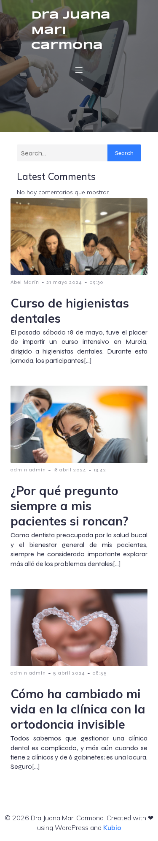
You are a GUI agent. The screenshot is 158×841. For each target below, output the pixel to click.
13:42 (100, 470)
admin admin (28, 470)
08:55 (99, 673)
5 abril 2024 (69, 673)
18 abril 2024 (69, 470)
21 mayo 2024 (64, 282)
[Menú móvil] (79, 70)
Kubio (112, 827)
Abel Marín (25, 282)
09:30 (96, 282)
